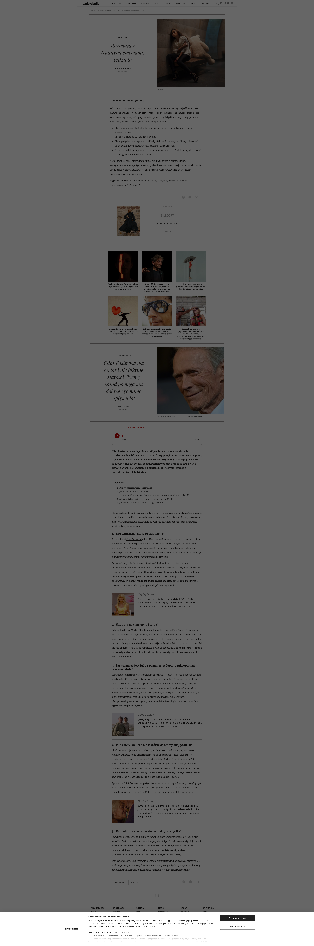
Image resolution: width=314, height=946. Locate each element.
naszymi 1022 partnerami (106, 920)
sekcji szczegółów (191, 942)
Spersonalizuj (236, 926)
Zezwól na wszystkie (237, 918)
